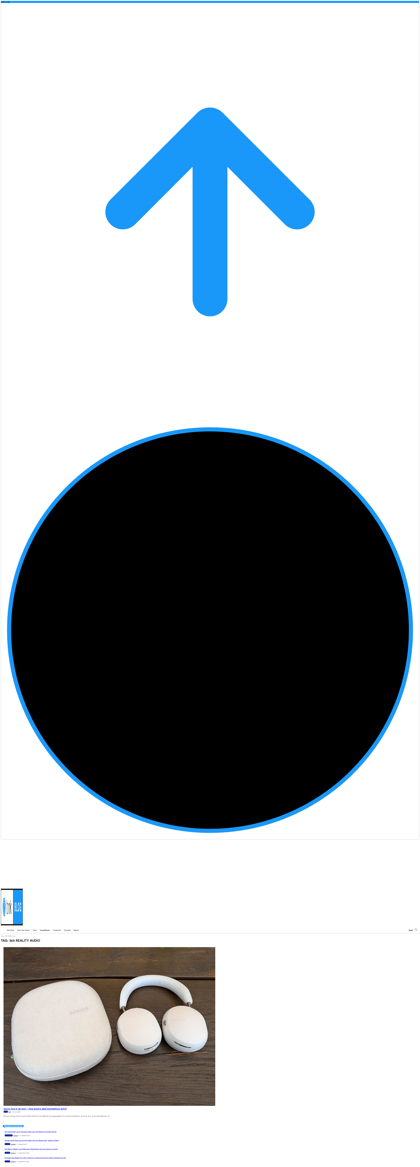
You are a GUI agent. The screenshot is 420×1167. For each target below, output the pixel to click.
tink (9, 1112)
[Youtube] (418, 886)
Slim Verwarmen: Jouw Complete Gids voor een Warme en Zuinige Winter (31, 1132)
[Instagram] (412, 886)
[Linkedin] (415, 886)
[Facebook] (409, 886)
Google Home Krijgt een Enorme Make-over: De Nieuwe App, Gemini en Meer (32, 1140)
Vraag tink (9, 1135)
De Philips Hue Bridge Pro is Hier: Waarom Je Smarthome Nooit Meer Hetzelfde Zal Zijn (35, 1158)
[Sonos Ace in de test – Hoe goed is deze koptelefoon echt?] (109, 1026)
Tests (6, 1112)
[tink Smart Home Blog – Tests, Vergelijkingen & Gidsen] (12, 907)
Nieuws (7, 1144)
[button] (414, 929)
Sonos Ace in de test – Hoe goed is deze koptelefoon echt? (35, 1108)
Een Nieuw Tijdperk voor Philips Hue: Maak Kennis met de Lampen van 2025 (31, 1149)
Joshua (15, 1135)
